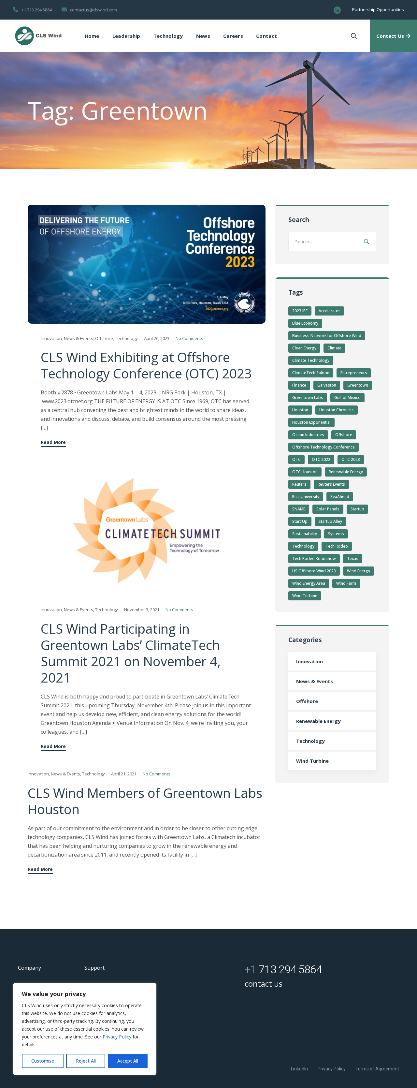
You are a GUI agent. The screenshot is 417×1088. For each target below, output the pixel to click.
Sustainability (304, 534)
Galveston (326, 385)
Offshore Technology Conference (323, 447)
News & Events (78, 338)
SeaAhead (339, 496)
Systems (336, 534)
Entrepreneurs (353, 372)
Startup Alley (330, 521)
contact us (263, 983)
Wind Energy (358, 571)
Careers (233, 36)
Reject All (86, 1061)
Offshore (104, 338)
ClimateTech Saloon (310, 372)
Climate (334, 348)
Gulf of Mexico (347, 397)
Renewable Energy (346, 472)
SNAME (298, 509)
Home (92, 36)
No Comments (189, 338)
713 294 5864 (283, 969)
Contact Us (390, 36)
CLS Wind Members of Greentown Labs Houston (145, 801)
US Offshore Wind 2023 (314, 571)
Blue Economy (305, 323)
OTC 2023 (350, 459)
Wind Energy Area (308, 583)
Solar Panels (327, 509)
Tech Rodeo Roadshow (314, 558)
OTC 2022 (321, 459)
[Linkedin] (337, 10)
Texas (352, 558)
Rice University (305, 496)
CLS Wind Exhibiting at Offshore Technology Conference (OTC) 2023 (146, 365)
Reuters (299, 484)
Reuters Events (331, 484)
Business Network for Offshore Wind (326, 335)
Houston (300, 410)
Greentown (357, 385)
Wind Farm (346, 583)
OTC (296, 459)
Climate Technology (310, 360)
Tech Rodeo (336, 546)
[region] (84, 1029)
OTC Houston (305, 472)
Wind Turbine (304, 595)
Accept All (127, 1061)
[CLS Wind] (38, 36)
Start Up (300, 521)
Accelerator (329, 311)
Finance (299, 385)
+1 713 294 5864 (37, 10)
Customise (42, 1061)
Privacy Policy (118, 1037)
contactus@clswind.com (93, 10)
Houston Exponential (311, 422)
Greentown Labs (307, 397)
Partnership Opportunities (378, 9)
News (203, 36)
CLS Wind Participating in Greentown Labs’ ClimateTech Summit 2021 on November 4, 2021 (131, 653)
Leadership (126, 36)
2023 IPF (300, 311)
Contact (266, 36)
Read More (53, 442)
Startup (357, 509)
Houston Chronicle (336, 410)
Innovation (51, 338)
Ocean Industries (308, 434)
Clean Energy (304, 348)
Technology (168, 36)
